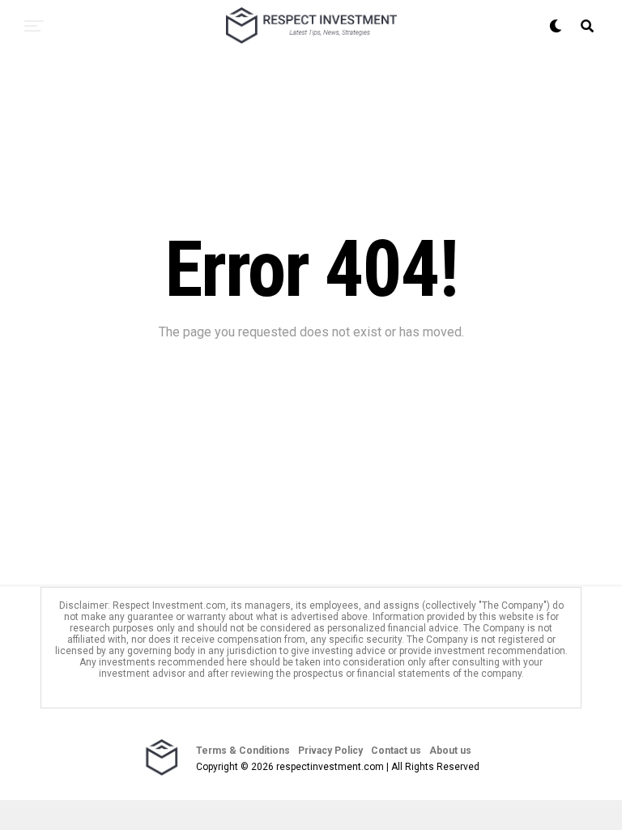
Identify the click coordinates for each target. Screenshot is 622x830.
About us (450, 750)
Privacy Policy (330, 750)
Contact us (396, 750)
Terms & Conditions (243, 750)
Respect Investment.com (169, 605)
